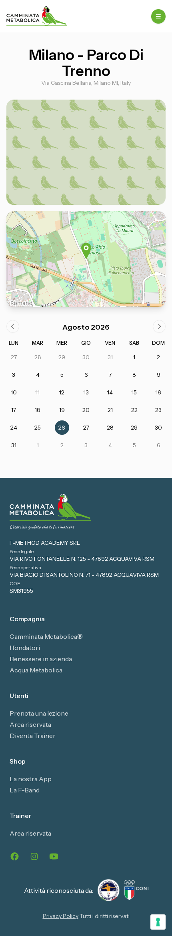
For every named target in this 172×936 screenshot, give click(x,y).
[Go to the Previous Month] (12, 326)
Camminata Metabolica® (46, 636)
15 (134, 392)
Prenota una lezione (39, 713)
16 (158, 392)
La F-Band (25, 790)
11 (38, 392)
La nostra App (31, 779)
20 (86, 410)
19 (62, 410)
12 (61, 392)
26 (61, 427)
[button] (86, 251)
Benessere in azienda (41, 659)
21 (110, 410)
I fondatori (25, 648)
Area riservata (30, 724)
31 (110, 357)
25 (37, 427)
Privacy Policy (60, 916)
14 (110, 392)
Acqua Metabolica (36, 670)
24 (13, 427)
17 (13, 410)
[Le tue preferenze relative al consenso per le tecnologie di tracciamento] (158, 922)
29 (61, 357)
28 (37, 357)
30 (86, 357)
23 (158, 410)
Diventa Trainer (33, 736)
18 (37, 410)
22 (134, 410)
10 (14, 392)
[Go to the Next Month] (159, 326)
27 (14, 357)
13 (86, 392)
